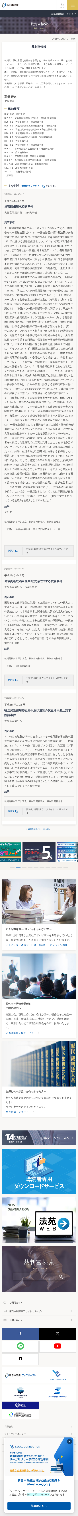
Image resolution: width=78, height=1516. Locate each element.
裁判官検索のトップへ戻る (39, 829)
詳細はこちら (39, 1505)
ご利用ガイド (15, 1302)
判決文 (11, 550)
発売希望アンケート (17, 1111)
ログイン (71, 13)
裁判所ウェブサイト (31, 186)
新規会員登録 (57, 13)
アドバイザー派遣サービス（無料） (26, 944)
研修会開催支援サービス (20, 1032)
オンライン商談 (58, 944)
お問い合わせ (15, 1320)
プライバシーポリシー (15, 1434)
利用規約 (8, 1426)
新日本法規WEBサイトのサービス (26, 1311)
